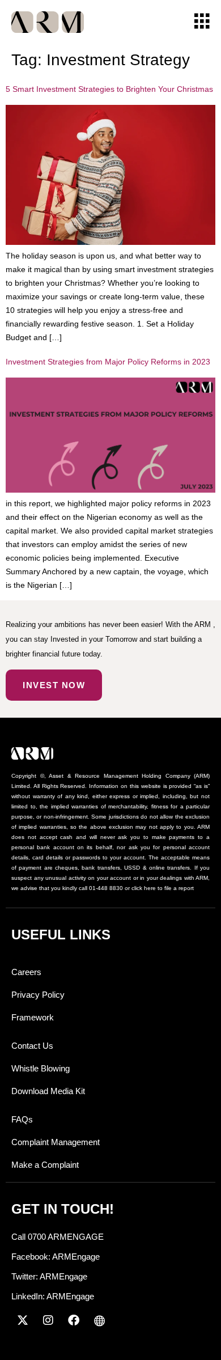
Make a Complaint (45, 1165)
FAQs (22, 1119)
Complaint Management (55, 1142)
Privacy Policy (38, 994)
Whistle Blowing (40, 1068)
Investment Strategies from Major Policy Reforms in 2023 (108, 361)
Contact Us (32, 1045)
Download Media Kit (48, 1091)
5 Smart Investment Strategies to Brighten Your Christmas (109, 89)
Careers (26, 972)
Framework (32, 1017)
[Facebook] (73, 1320)
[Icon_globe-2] (99, 1320)
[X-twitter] (22, 1320)
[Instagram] (48, 1320)
